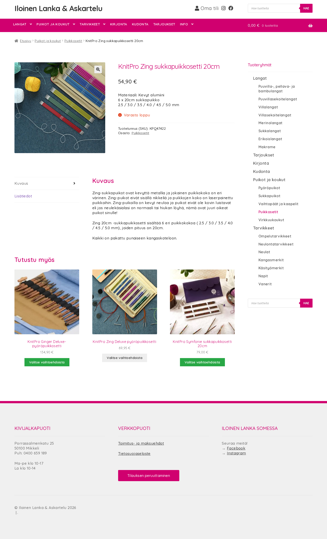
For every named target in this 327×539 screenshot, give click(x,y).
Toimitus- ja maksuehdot (141, 443)
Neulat (264, 252)
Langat (19, 24)
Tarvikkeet (90, 24)
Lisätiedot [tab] (23, 196)
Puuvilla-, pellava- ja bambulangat (276, 88)
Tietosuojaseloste (134, 453)
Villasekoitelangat (274, 115)
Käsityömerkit (271, 268)
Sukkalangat (269, 131)
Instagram (236, 453)
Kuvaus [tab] (21, 183)
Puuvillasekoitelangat (277, 99)
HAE (306, 8)
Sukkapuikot (269, 196)
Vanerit (265, 284)
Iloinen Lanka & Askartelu (58, 8)
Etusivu (25, 41)
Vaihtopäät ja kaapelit (278, 204)
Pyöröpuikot (269, 188)
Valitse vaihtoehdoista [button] (47, 362)
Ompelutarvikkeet (274, 236)
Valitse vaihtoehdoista (124, 358)
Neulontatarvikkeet (275, 244)
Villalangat (268, 107)
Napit (263, 276)
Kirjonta (118, 24)
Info (184, 24)
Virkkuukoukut (271, 220)
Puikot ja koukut (52, 24)
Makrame (267, 147)
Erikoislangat (270, 139)
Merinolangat (270, 123)
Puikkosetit (73, 41)
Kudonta (140, 24)
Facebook (236, 448)
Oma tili (209, 8)
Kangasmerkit (271, 260)
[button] (98, 69)
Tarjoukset (164, 24)
